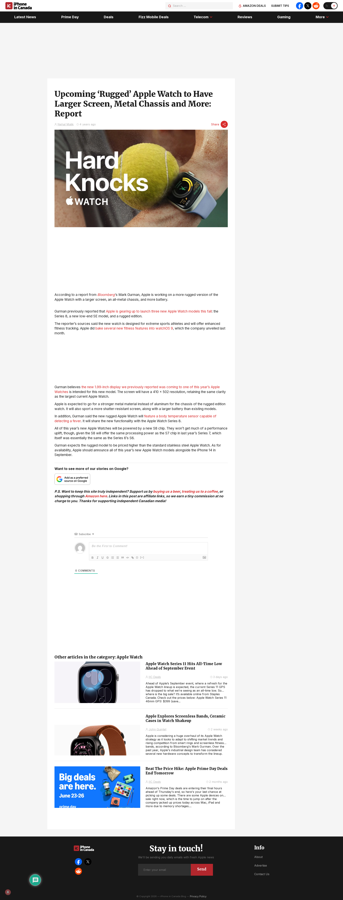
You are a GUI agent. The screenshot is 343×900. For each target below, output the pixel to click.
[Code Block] (127, 557)
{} (137, 557)
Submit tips (280, 6)
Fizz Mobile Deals (154, 17)
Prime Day (70, 17)
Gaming (283, 17)
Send (201, 869)
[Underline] (102, 557)
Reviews (245, 17)
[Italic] (97, 557)
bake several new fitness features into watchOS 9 (134, 328)
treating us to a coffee (200, 491)
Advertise (260, 865)
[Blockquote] (122, 557)
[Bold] (92, 557)
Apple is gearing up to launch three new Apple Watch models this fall (159, 311)
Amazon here (96, 496)
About (258, 857)
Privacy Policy (198, 896)
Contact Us (261, 874)
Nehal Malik (66, 124)
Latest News (25, 17)
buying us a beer (166, 491)
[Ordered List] (112, 557)
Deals (108, 17)
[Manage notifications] (8, 892)
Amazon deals (254, 6)
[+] (142, 557)
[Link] (132, 557)
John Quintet (157, 729)
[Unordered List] (117, 557)
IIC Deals (155, 677)
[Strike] (107, 557)
